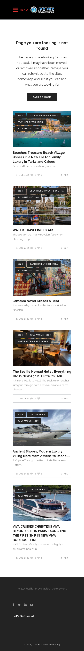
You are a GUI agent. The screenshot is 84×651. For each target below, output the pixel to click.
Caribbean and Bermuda (44, 116)
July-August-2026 (28, 129)
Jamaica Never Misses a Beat (36, 301)
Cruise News (37, 415)
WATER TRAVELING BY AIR (33, 230)
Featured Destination (30, 122)
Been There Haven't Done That (47, 191)
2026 (20, 116)
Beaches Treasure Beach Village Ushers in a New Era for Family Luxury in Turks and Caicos (39, 157)
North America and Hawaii (33, 341)
